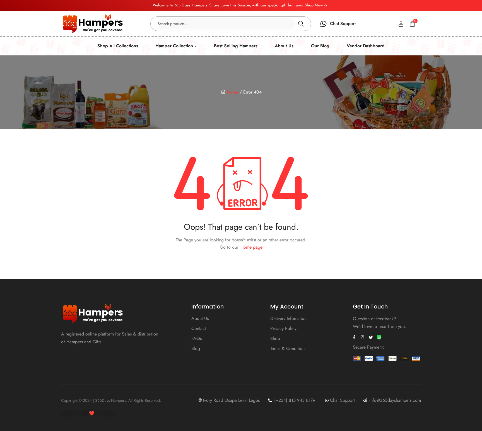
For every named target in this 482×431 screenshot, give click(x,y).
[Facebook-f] (354, 337)
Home (232, 92)
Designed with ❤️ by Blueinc (88, 413)
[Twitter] (371, 337)
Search (301, 23)
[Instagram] (362, 337)
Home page (251, 247)
